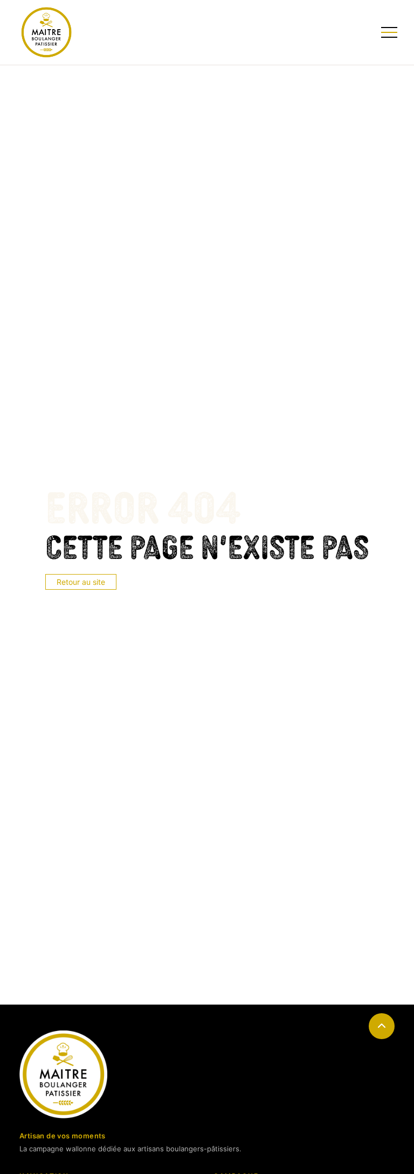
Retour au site (81, 581)
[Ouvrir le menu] (388, 32)
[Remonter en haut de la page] (382, 1026)
